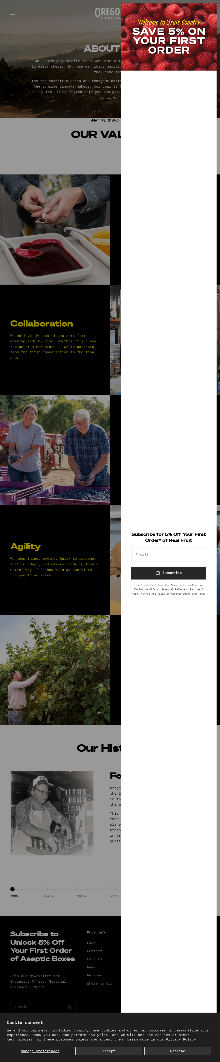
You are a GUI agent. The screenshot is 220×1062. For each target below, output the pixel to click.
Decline (177, 1051)
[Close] (208, 12)
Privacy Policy (181, 1039)
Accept (108, 1051)
